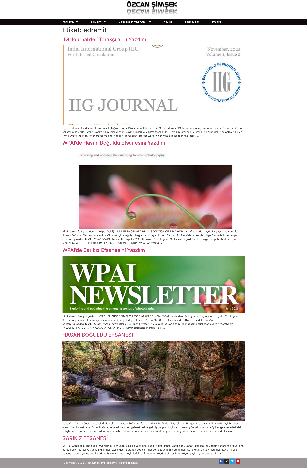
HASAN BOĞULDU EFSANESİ (97, 335)
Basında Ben (192, 21)
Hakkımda (68, 21)
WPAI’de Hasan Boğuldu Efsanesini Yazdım (113, 143)
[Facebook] (221, 461)
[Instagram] (226, 461)
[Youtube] (238, 461)
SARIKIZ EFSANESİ (85, 438)
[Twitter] (232, 461)
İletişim (216, 21)
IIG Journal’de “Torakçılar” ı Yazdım (104, 39)
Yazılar (168, 21)
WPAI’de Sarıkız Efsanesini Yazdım (103, 250)
